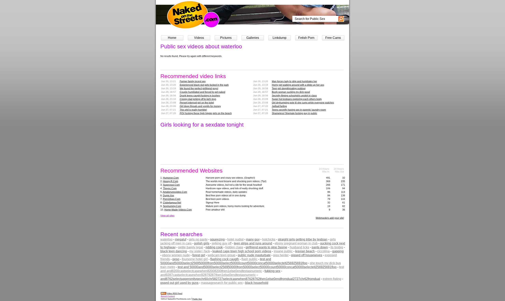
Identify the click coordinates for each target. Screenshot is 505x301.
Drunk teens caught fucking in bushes (200, 95)
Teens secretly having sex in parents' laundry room (299, 109)
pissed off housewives (306, 255)
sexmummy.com (172, 206)
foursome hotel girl (195, 259)
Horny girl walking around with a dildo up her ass (298, 85)
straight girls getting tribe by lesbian (302, 239)
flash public (249, 259)
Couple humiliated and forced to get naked (202, 92)
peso (175, 259)
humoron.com (171, 177)
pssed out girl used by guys (179, 282)
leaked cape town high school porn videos (241, 251)
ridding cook (214, 247)
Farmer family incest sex (193, 81)
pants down (320, 247)
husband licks (299, 247)
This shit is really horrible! (193, 109)
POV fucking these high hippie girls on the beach (206, 113)
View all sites (167, 215)
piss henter (281, 255)
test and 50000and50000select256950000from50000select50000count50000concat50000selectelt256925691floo (257, 267)
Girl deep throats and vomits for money (200, 106)
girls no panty (198, 239)
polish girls (201, 243)
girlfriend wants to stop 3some (266, 247)
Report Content (168, 296)
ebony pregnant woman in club (296, 243)
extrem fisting (332, 278)
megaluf (180, 239)
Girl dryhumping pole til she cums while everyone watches (303, 102)
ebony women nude (176, 255)
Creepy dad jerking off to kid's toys (198, 99)
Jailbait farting (279, 106)
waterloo (166, 239)
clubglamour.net (172, 202)
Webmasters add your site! (330, 218)
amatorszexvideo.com (175, 192)
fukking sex (272, 271)
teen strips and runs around (253, 243)
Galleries (252, 37)
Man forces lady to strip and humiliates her (294, 81)
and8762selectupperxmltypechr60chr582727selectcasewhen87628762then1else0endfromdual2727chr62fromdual (240, 278)
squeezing (217, 239)
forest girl (198, 255)
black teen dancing (173, 251)
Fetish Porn (306, 37)
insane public (283, 251)
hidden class (234, 247)
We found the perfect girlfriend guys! (199, 88)
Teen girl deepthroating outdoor (289, 88)
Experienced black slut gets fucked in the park (204, 85)
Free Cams (333, 37)
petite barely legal (190, 247)
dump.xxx (168, 195)
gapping (338, 251)
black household (256, 282)
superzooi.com (171, 185)
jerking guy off (221, 243)
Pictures (226, 37)
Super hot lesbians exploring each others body (297, 99)
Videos (199, 37)
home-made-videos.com (178, 209)
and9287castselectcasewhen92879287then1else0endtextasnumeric (208, 275)
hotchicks (268, 239)
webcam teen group (221, 255)
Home (172, 37)
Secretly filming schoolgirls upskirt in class (294, 95)
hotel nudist (235, 239)
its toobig (336, 247)
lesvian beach (305, 251)
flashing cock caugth (224, 259)
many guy (253, 239)
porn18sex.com (171, 199)
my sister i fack (199, 251)
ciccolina (323, 251)
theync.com (170, 188)
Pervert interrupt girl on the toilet (197, 102)
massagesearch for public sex (222, 282)
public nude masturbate (254, 255)
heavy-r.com (170, 181)
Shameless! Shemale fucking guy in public (294, 113)
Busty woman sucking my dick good (291, 92)
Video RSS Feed (174, 293)
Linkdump (279, 37)
